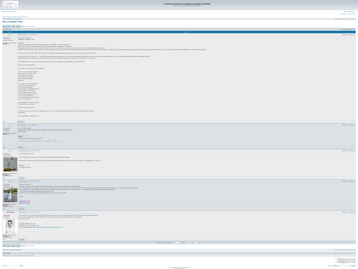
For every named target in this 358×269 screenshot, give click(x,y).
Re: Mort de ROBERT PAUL (33, 125)
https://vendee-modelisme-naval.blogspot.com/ (49, 227)
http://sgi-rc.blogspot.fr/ (32, 225)
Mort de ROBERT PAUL (12, 22)
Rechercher (352, 11)
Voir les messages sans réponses (10, 16)
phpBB (174, 267)
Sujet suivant (352, 29)
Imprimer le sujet (7, 29)
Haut (4, 121)
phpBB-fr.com (182, 268)
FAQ (346, 11)
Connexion (6, 11)
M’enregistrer (14, 11)
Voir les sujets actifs (23, 16)
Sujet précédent (344, 29)
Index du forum (6, 18)
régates (12, 18)
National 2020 (18, 18)
